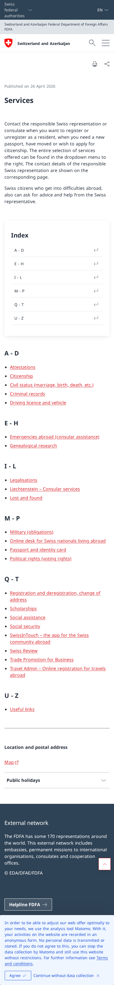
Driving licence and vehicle (38, 403)
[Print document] (95, 64)
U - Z (19, 318)
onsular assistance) (79, 437)
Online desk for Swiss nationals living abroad (58, 541)
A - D (19, 250)
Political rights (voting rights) (40, 558)
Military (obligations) (31, 532)
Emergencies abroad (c (34, 437)
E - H (19, 263)
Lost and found (26, 498)
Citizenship (21, 376)
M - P (19, 291)
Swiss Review (24, 651)
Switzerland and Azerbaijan (43, 43)
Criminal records (27, 394)
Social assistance (27, 617)
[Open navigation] (105, 43)
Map (9, 762)
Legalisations (23, 480)
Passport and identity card (38, 550)
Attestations (22, 367)
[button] (105, 864)
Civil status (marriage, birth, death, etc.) (52, 385)
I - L (18, 277)
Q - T (19, 304)
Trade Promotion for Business (42, 659)
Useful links (22, 709)
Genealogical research (33, 446)
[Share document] (107, 64)
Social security (25, 626)
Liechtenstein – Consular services (45, 489)
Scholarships (23, 608)
